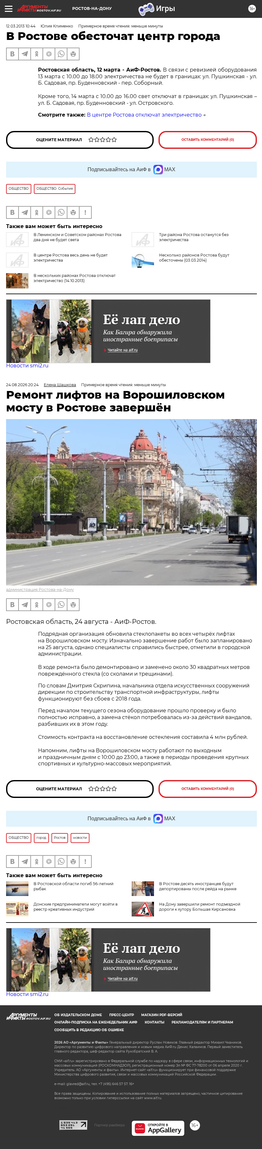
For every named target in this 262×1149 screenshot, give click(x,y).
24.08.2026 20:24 (22, 384)
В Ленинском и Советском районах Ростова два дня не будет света (77, 237)
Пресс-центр (121, 1015)
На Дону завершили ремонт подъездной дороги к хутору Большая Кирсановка (199, 907)
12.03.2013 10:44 (20, 26)
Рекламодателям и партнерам (202, 1022)
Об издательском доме (78, 1015)
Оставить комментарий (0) (207, 140)
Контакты (154, 1022)
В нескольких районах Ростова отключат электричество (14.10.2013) (75, 278)
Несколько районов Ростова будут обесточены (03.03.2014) (194, 258)
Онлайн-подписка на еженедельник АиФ (95, 1022)
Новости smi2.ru (27, 366)
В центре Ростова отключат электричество (144, 115)
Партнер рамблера (109, 1125)
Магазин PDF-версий (161, 1015)
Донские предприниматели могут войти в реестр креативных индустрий (76, 907)
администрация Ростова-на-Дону (40, 589)
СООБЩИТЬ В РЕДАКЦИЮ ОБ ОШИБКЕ (89, 1030)
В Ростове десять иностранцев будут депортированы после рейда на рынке (197, 886)
